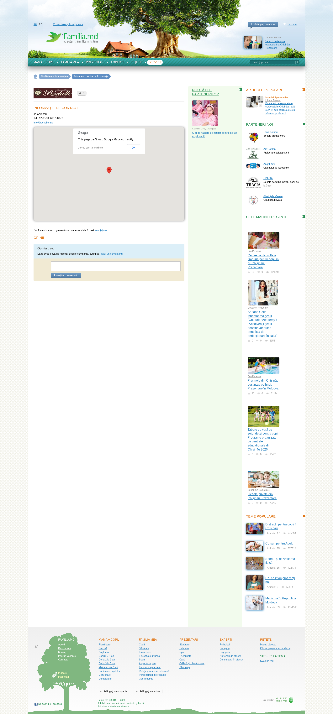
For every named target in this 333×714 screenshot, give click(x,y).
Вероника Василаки (258, 490)
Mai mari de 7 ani (108, 667)
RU (35, 24)
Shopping (184, 667)
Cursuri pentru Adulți (279, 543)
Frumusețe (145, 652)
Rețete (136, 62)
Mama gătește (268, 644)
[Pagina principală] (36, 76)
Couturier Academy (257, 307)
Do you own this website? (91, 147)
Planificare (104, 644)
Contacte (63, 659)
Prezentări (95, 62)
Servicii (155, 62)
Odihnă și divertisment (191, 663)
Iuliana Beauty (272, 100)
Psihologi (225, 644)
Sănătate (144, 648)
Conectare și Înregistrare (68, 24)
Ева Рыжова (254, 251)
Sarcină (103, 648)
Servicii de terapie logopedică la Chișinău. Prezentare (278, 44)
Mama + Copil (44, 62)
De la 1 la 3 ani (107, 659)
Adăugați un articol (264, 24)
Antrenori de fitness (230, 655)
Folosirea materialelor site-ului (114, 706)
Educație (184, 648)
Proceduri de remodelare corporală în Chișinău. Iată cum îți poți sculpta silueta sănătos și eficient (280, 108)
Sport (142, 659)
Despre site (64, 648)
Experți (117, 62)
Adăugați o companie (115, 691)
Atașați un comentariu (66, 275)
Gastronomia (146, 678)
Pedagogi (225, 648)
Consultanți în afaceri (231, 659)
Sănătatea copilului (109, 671)
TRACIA (268, 178)
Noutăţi (62, 652)
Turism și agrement (150, 667)
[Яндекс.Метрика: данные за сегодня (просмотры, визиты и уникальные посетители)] (156, 700)
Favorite (292, 24)
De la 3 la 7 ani (107, 663)
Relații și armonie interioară (154, 671)
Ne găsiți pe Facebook (50, 704)
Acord (61, 644)
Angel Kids (269, 164)
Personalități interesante (152, 674)
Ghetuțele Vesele (273, 196)
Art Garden (269, 149)
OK (133, 147)
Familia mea (70, 62)
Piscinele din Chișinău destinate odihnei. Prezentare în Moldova (263, 384)
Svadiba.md (266, 660)
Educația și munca (149, 655)
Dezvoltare (105, 674)
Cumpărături (105, 678)
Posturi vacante (67, 655)
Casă (142, 644)
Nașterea (104, 652)
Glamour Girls (198, 129)
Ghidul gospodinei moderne (275, 648)
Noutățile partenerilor (205, 92)
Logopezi (225, 652)
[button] (109, 170)
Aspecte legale (147, 663)
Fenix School (270, 132)
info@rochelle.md (43, 122)
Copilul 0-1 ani (106, 655)
